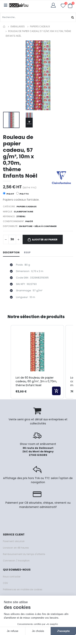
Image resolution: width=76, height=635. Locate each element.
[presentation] (8, 75)
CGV (5, 583)
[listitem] (37, 361)
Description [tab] (11, 252)
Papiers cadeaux (40, 26)
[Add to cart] (56, 391)
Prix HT (10, 193)
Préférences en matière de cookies (22, 589)
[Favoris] (63, 6)
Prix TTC (24, 193)
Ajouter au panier (44, 239)
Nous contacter (11, 576)
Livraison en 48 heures (16, 547)
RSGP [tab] (27, 252)
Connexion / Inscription (16, 560)
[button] (70, 5)
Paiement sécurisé (13, 541)
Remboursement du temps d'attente (24, 554)
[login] (54, 5)
